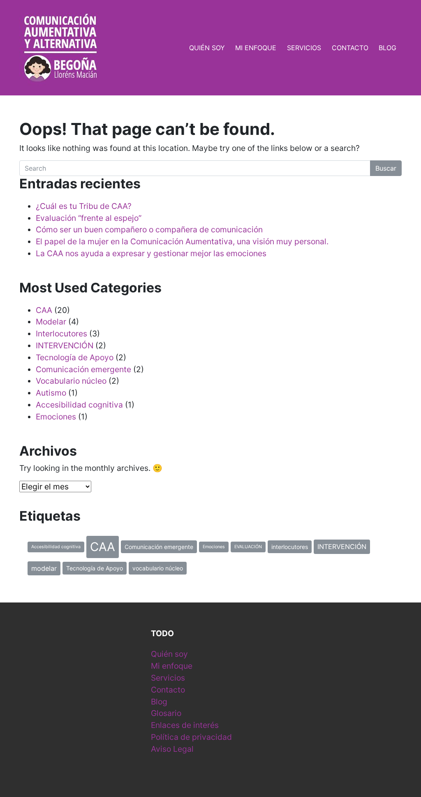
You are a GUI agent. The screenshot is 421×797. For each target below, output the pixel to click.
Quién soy (207, 48)
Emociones (56, 417)
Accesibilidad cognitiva (79, 405)
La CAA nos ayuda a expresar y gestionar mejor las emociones (151, 253)
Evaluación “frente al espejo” (88, 218)
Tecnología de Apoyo (74, 357)
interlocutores (289, 546)
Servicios (304, 48)
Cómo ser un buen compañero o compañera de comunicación (149, 229)
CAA (44, 310)
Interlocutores (61, 333)
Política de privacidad (191, 737)
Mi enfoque (255, 48)
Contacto (350, 48)
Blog (387, 48)
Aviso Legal (172, 749)
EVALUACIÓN (248, 546)
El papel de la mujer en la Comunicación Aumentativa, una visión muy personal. (182, 241)
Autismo (51, 393)
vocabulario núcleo (157, 568)
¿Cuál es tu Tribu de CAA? (84, 206)
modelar (44, 568)
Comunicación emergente (83, 369)
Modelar (51, 322)
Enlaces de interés (185, 725)
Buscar (385, 168)
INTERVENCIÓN (64, 345)
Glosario (166, 713)
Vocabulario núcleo (71, 381)
